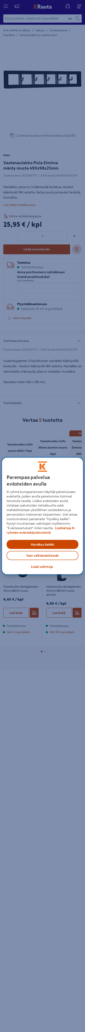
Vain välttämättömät (42, 555)
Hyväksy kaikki (42, 544)
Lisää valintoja (42, 566)
